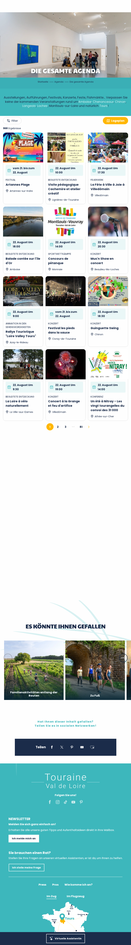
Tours (103, 106)
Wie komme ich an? (78, 885)
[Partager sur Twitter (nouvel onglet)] (61, 748)
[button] (8, 658)
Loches (42, 106)
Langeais (29, 106)
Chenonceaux (103, 102)
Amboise (84, 102)
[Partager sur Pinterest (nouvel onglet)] (72, 748)
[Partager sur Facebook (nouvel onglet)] (51, 748)
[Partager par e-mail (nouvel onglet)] (82, 748)
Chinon (120, 102)
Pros (55, 885)
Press (42, 885)
